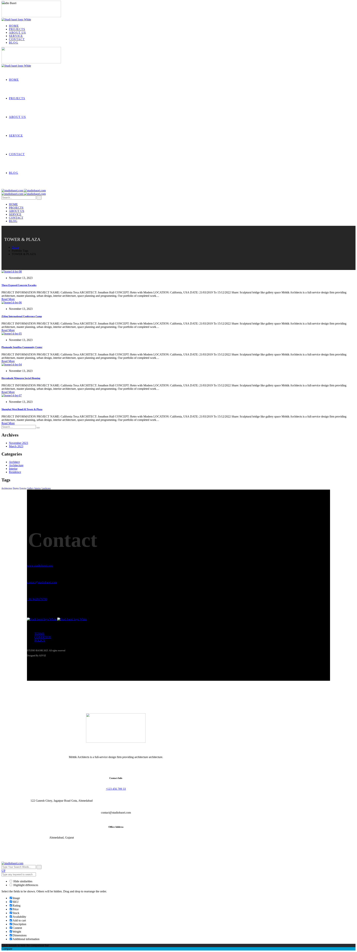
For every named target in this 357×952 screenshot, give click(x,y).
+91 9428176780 (37, 599)
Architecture (16, 465)
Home (15, 247)
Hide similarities (22, 881)
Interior (13, 468)
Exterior (23, 488)
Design (16, 488)
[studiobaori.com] (23, 190)
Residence (15, 472)
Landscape (46, 488)
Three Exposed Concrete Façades (18, 285)
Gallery (30, 488)
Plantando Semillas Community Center (21, 347)
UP (3, 870)
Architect (14, 462)
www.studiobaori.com (40, 565)
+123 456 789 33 (116, 788)
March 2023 (16, 446)
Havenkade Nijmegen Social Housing (20, 378)
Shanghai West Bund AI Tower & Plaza (21, 409)
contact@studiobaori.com (42, 582)
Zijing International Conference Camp (21, 316)
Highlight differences (25, 885)
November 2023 (18, 443)
